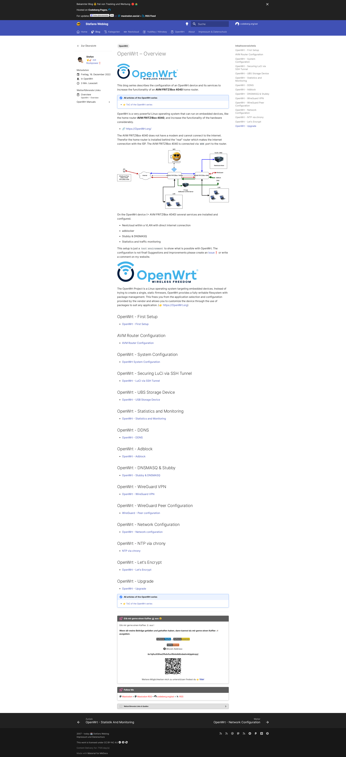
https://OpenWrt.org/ (138, 128)
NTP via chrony (131, 550)
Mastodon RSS (144, 696)
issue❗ (213, 252)
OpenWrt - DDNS (132, 437)
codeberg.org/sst (165, 696)
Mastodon (127, 696)
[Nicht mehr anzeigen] (267, 4)
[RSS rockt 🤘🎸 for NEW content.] (220, 733)
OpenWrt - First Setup (135, 324)
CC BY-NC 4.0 (111, 742)
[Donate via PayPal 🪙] (255, 733)
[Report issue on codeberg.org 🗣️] (249, 733)
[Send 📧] (232, 733)
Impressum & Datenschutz (213, 32)
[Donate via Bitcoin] (267, 733)
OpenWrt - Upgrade (134, 588)
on (126, 16)
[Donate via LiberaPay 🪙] (261, 733)
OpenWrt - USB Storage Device (141, 399)
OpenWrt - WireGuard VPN (138, 494)
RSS (181, 696)
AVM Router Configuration (138, 343)
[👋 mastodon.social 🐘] (238, 733)
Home (84, 32)
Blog (97, 32)
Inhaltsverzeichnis (245, 45)
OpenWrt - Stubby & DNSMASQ (141, 475)
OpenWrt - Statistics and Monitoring (144, 418)
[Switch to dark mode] (187, 24)
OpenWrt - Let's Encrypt (136, 569)
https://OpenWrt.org (175, 305)
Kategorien (114, 32)
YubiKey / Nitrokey (157, 32)
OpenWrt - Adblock (133, 456)
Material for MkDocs (98, 753)
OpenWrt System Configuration (141, 361)
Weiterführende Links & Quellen (136, 706)
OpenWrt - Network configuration (142, 531)
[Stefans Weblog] (78, 24)
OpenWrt (179, 32)
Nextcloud (133, 32)
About (191, 32)
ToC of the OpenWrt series (139, 104)
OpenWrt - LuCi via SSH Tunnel (141, 380)
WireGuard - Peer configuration (141, 513)
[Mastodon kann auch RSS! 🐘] (244, 733)
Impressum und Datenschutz (91, 737)
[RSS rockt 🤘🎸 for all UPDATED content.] (226, 733)
